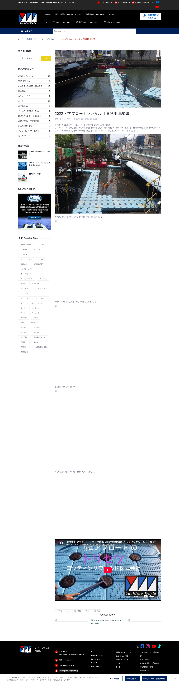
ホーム (20, 39)
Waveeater (38, 264)
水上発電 (24, 327)
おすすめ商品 (23, 106)
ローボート (35, 313)
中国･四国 (78, 118)
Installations (95, 659)
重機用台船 (24, 352)
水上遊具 (24, 332)
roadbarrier (26, 259)
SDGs (40, 259)
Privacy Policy (96, 666)
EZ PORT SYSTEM (35, 174)
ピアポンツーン (41, 288)
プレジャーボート (36, 303)
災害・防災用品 (24, 81)
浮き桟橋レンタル (39, 337)
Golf (36, 254)
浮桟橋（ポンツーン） (35, 39)
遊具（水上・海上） (123, 656)
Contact (94, 663)
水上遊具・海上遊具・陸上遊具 (30, 86)
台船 (22, 322)
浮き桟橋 (24, 337)
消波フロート (36, 342)
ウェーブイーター (27, 274)
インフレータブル (27, 269)
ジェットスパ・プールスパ (28, 131)
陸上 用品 (22, 91)
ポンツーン (35, 308)
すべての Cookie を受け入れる (154, 679)
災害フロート (25, 347)
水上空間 (36, 327)
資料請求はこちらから (153, 16)
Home (93, 652)
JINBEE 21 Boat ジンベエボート (39, 152)
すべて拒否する (132, 679)
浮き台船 (36, 332)
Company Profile (97, 655)
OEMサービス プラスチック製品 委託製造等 (39, 164)
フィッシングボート (27, 298)
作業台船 (24, 318)
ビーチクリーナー (25, 136)
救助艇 (33, 322)
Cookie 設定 (114, 679)
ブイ (22, 303)
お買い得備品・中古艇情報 (28, 121)
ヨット (23, 313)
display (24, 249)
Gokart (24, 254)
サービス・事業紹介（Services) (30, 111)
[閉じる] (175, 678)
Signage (24, 264)
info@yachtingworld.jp (144, 2)
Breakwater (26, 244)
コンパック (43, 279)
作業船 (35, 318)
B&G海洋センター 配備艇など (29, 116)
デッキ (23, 283)
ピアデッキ (35, 283)
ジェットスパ (145, 670)
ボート (20, 101)
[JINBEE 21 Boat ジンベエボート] (22, 155)
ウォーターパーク (27, 279)
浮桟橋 (23, 342)
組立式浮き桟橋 (41, 347)
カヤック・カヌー (25, 96)
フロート (44, 298)
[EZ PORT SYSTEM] (22, 177)
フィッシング (25, 293)
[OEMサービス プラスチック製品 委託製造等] (22, 166)
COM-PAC (41, 244)
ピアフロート (52, 39)
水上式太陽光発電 (25, 126)
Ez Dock (37, 249)
